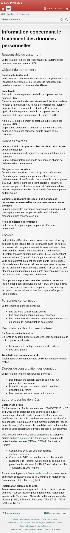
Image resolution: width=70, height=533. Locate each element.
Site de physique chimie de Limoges (35, 526)
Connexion (24, 14)
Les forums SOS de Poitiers (18, 523)
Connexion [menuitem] (68, 9)
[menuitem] (52, 8)
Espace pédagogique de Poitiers (26, 519)
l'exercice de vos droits (40, 473)
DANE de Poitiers (49, 519)
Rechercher (8, 14)
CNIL (36, 480)
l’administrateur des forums (28, 438)
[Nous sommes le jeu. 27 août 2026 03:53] (61, 20)
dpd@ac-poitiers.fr (19, 454)
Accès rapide (3, 9)
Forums (9, 9)
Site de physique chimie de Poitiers (47, 523)
